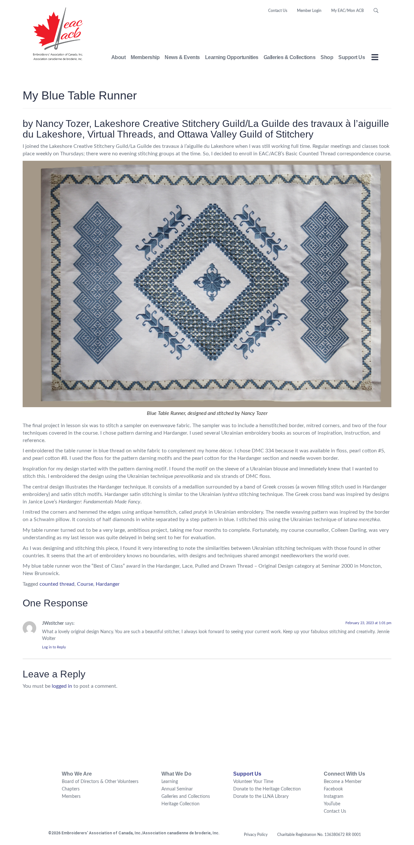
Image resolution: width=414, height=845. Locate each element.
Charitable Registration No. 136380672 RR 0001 (319, 835)
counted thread (56, 584)
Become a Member (343, 781)
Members (71, 796)
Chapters (71, 789)
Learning (169, 781)
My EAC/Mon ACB (347, 11)
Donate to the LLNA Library (261, 796)
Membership (145, 57)
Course (85, 584)
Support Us (351, 57)
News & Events (182, 57)
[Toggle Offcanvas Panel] (375, 58)
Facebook (333, 789)
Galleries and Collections (185, 796)
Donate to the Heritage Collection (267, 789)
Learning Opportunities (231, 57)
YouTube (332, 804)
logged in (62, 686)
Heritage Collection (180, 804)
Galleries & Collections (290, 57)
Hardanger (108, 584)
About (118, 57)
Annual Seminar (177, 789)
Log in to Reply (54, 647)
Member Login (309, 11)
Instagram (333, 796)
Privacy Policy (255, 835)
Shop (327, 57)
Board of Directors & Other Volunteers (100, 781)
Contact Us (277, 11)
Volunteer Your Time (253, 781)
